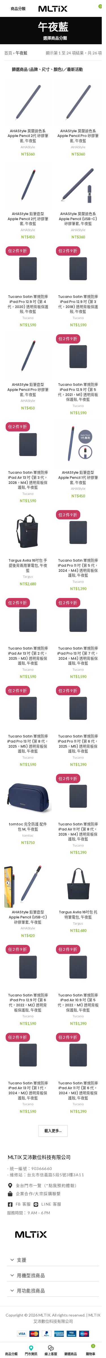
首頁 (8, 52)
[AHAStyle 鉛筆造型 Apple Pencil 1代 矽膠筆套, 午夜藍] (78, 444)
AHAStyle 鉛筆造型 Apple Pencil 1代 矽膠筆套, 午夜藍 (78, 477)
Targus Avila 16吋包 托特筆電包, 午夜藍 (78, 915)
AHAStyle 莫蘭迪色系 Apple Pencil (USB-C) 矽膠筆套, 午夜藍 (78, 218)
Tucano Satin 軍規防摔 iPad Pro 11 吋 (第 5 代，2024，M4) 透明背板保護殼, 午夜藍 (78, 568)
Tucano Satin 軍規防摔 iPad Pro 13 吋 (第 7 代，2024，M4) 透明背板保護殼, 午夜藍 (78, 656)
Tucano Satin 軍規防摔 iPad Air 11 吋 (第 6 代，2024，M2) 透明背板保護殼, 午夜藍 (78, 1090)
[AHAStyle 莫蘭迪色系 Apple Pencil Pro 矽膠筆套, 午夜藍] (78, 103)
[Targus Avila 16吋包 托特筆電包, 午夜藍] (78, 884)
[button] (53, 1260)
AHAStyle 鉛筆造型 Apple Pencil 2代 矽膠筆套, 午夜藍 (28, 218)
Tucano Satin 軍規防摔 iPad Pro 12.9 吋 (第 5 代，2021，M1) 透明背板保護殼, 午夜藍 (78, 392)
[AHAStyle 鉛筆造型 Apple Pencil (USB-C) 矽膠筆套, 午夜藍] (28, 884)
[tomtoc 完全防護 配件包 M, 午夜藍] (28, 796)
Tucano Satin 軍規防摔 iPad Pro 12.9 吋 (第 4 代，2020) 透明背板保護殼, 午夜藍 (28, 304)
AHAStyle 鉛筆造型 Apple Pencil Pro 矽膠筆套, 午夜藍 (28, 389)
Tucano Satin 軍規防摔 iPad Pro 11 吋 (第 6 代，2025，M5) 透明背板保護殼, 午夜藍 (78, 744)
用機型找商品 (31, 1275)
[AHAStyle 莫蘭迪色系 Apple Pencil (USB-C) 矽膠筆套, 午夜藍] (78, 185)
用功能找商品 (31, 1290)
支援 (21, 1259)
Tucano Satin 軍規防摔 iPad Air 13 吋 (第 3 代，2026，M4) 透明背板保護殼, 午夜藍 (28, 480)
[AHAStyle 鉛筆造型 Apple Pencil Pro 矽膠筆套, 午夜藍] (28, 356)
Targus (28, 576)
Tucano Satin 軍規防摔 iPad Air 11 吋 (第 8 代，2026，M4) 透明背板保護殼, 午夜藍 (78, 831)
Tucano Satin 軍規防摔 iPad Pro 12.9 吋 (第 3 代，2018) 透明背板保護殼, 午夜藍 (78, 304)
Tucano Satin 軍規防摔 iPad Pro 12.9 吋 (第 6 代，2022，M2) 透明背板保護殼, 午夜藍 (28, 1003)
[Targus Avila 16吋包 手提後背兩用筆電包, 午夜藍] (28, 532)
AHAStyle (28, 147)
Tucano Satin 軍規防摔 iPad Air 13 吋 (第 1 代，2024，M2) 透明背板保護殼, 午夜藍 (28, 1090)
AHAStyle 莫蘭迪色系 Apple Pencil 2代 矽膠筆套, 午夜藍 (28, 136)
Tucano (27, 318)
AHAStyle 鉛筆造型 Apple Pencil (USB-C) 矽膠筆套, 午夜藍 (28, 917)
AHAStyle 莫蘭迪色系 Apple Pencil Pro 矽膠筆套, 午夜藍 (78, 136)
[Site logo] (53, 8)
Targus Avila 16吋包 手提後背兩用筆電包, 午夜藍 (27, 565)
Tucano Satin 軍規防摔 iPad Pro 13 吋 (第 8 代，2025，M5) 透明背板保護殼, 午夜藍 (28, 744)
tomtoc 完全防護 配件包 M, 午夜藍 (28, 827)
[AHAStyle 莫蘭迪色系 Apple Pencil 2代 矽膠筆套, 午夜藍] (28, 103)
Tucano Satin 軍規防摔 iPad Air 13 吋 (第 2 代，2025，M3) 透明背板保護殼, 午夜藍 (28, 656)
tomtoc (27, 835)
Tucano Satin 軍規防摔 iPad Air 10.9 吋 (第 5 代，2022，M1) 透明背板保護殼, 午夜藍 (78, 1003)
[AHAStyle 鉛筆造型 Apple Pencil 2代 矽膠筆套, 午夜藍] (28, 185)
